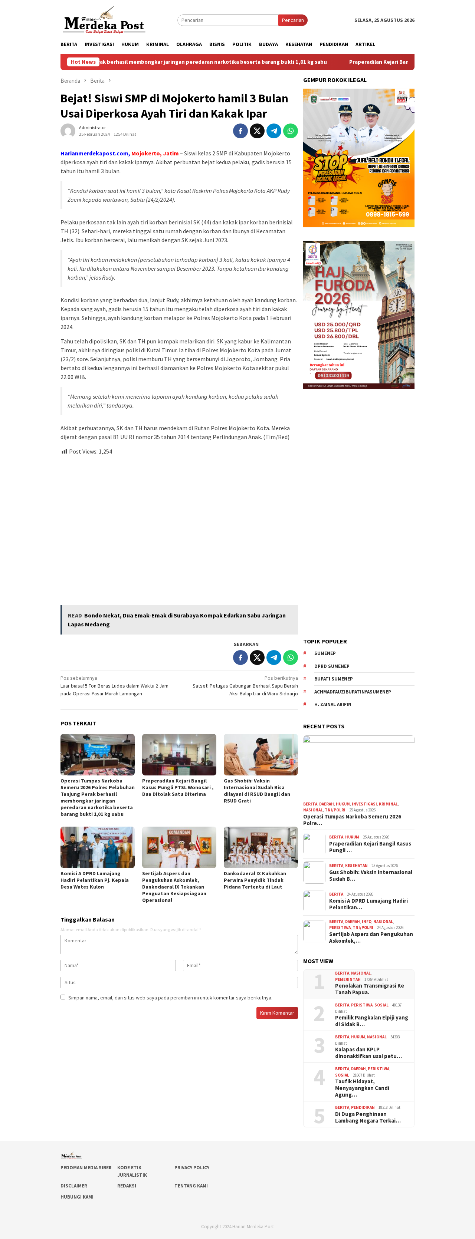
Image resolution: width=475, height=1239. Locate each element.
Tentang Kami (191, 1186)
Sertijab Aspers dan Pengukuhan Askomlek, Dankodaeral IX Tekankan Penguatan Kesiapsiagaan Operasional (174, 886)
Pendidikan (363, 1107)
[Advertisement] (179, 527)
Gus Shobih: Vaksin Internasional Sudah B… (370, 875)
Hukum (343, 804)
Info (366, 921)
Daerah (326, 804)
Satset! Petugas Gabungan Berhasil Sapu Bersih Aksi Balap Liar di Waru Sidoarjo (245, 686)
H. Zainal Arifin (332, 704)
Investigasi (364, 804)
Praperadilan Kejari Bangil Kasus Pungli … (370, 847)
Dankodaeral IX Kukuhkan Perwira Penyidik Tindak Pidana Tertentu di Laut (255, 880)
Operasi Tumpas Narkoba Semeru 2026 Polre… (352, 820)
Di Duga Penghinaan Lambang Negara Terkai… (368, 1117)
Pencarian (293, 20)
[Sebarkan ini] (240, 130)
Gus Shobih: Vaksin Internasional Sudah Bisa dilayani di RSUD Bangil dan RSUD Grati (257, 790)
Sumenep (325, 653)
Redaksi (126, 1186)
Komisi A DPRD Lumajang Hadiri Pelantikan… (368, 904)
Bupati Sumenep (333, 679)
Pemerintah (348, 979)
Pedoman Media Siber (86, 1167)
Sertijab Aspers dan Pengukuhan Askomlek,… (371, 937)
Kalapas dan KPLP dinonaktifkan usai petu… (368, 1053)
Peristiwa (340, 927)
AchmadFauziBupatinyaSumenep (352, 692)
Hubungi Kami (77, 1197)
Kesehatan (356, 865)
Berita (310, 804)
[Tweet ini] (257, 130)
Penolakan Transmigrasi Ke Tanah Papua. (369, 989)
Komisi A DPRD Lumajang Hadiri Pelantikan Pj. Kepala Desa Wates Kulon (94, 880)
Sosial (381, 1005)
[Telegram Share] (273, 130)
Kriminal (388, 804)
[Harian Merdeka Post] (104, 19)
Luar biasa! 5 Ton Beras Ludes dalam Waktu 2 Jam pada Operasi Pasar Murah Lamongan (114, 686)
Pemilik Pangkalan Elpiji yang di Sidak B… (371, 1021)
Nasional (313, 810)
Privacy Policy (191, 1167)
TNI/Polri (335, 810)
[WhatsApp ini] (290, 130)
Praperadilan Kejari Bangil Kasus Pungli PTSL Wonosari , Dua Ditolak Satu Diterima (177, 787)
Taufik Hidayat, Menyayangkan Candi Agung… (362, 1088)
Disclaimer (73, 1186)
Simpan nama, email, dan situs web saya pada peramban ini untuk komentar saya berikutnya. (170, 997)
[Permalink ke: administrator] (67, 130)
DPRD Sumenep (332, 666)
